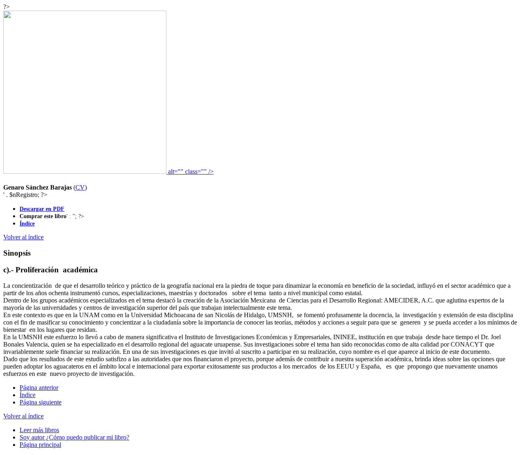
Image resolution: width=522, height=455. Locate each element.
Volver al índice (23, 237)
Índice (27, 394)
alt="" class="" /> (190, 171)
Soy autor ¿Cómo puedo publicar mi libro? (74, 437)
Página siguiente (41, 402)
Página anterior (39, 387)
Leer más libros (39, 429)
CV (80, 187)
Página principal (40, 444)
